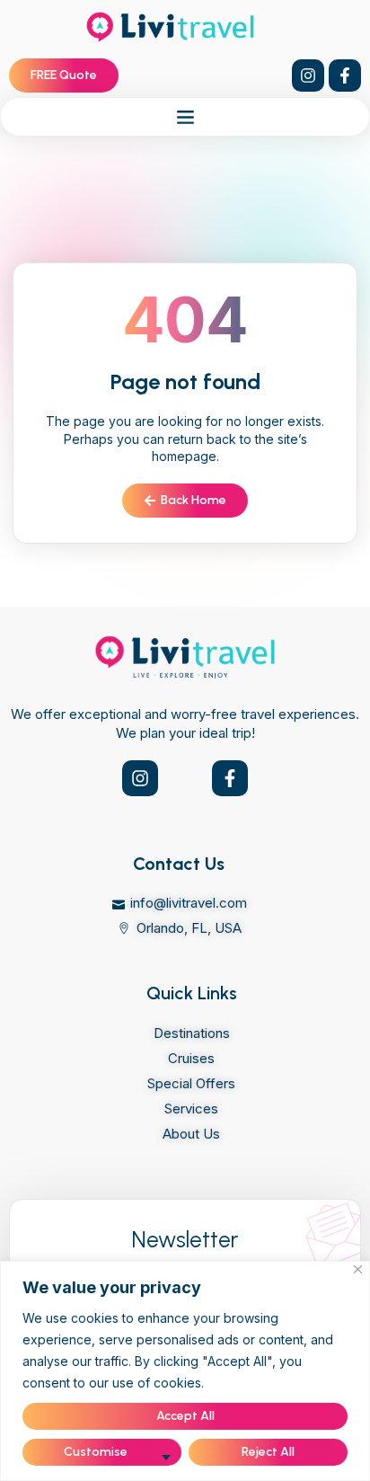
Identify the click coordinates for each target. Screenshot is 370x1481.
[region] (185, 1371)
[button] (185, 116)
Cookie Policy (249, 1382)
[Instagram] (308, 75)
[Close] (358, 1269)
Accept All (185, 1415)
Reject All (268, 1451)
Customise (96, 1451)
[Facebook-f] (345, 75)
